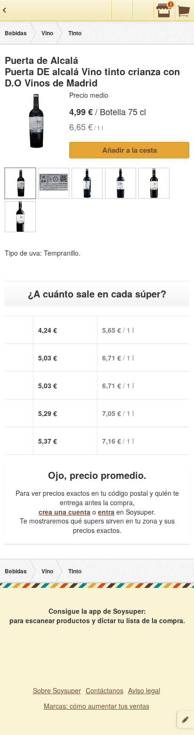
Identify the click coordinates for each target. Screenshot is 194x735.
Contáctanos (104, 690)
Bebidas (16, 33)
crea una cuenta (64, 511)
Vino (47, 33)
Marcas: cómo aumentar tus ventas (96, 706)
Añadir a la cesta (129, 150)
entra (106, 511)
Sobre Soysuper (57, 690)
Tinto (74, 33)
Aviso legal (144, 690)
